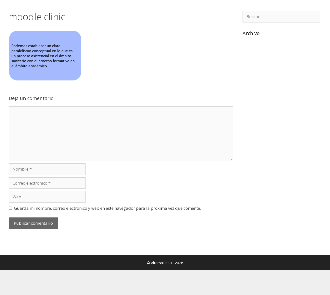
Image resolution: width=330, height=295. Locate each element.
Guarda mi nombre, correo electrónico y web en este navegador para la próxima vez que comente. (107, 208)
